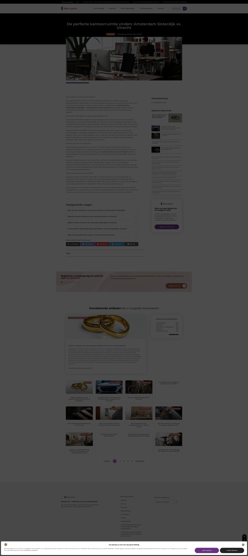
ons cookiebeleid (26, 550)
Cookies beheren (232, 550)
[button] (243, 545)
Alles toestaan (207, 550)
